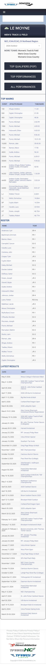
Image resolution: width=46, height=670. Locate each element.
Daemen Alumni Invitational (31, 581)
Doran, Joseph (14, 211)
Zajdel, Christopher (15, 113)
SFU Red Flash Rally (28, 558)
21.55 (36, 113)
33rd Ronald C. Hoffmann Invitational (30, 463)
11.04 (36, 109)
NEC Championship (28, 592)
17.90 (36, 148)
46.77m (37, 216)
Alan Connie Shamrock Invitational (29, 513)
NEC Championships (28, 450)
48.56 (36, 117)
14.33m (37, 203)
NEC (6, 41)
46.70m (37, 211)
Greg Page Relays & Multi (30, 445)
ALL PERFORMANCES (23, 86)
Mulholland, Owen (8, 313)
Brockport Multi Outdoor (29, 500)
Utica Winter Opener (28, 437)
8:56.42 (37, 135)
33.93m (37, 207)
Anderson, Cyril (7, 231)
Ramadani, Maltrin (8, 330)
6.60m (36, 194)
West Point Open (27, 549)
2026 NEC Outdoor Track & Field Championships (32, 382)
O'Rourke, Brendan (8, 317)
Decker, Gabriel (7, 269)
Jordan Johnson (20, 180)
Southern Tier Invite (28, 441)
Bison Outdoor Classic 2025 (31, 495)
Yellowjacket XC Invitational (31, 577)
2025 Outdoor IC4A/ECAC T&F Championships (31, 475)
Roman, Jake (13, 143)
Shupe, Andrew (14, 109)
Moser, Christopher (8, 308)
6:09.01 (37, 156)
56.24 (36, 152)
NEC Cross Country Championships (27, 563)
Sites (20, 633)
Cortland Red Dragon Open (30, 402)
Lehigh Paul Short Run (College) (32, 573)
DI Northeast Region (29, 41)
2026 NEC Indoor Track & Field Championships (31, 417)
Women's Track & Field (28, 50)
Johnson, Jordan (8, 295)
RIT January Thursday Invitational (29, 536)
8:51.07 (37, 188)
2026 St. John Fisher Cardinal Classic (31, 388)
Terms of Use (11, 633)
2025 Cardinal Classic (28, 487)
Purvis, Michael (14, 122)
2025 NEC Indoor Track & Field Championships (31, 519)
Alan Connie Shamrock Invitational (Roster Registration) (32, 411)
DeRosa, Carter (7, 274)
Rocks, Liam (6, 334)
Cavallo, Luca (14, 207)
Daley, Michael (7, 265)
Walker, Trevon (14, 194)
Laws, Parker (6, 300)
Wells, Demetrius (15, 198)
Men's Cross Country (27, 54)
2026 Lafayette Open (28, 406)
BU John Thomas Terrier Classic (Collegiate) (32, 423)
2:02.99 (37, 122)
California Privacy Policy (28, 631)
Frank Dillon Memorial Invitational (29, 469)
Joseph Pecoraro (26, 174)
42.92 (36, 167)
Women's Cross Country (28, 57)
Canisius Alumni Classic (29, 454)
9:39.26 (37, 161)
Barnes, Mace (14, 148)
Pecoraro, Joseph (8, 321)
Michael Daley (14, 190)
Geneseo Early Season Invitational (29, 614)
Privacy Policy (12, 631)
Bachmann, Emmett (9, 235)
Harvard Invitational (28, 428)
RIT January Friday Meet (29, 433)
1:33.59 (37, 174)
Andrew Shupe (14, 174)
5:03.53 (37, 130)
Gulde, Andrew (14, 152)
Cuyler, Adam (13, 203)
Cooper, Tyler (6, 256)
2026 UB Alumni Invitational (31, 393)
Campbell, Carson (8, 243)
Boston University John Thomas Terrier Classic (32, 530)
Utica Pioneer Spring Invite (30, 609)
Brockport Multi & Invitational (31, 605)
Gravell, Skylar (7, 282)
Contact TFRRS (13, 636)
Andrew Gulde (14, 167)
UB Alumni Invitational (29, 491)
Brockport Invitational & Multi (31, 525)
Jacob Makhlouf (22, 188)
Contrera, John (7, 252)
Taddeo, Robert (14, 216)
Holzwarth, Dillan (15, 130)
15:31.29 (37, 139)
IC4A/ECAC (14, 41)
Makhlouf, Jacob (7, 304)
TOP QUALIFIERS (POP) (23, 66)
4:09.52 (37, 126)
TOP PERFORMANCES (23, 76)
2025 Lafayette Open (28, 508)
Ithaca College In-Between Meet (32, 377)
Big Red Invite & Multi (28, 397)
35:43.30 (37, 143)
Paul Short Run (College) (29, 458)
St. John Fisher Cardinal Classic (32, 596)
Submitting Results (31, 633)
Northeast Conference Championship (29, 481)
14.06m (37, 198)
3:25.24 (37, 180)
